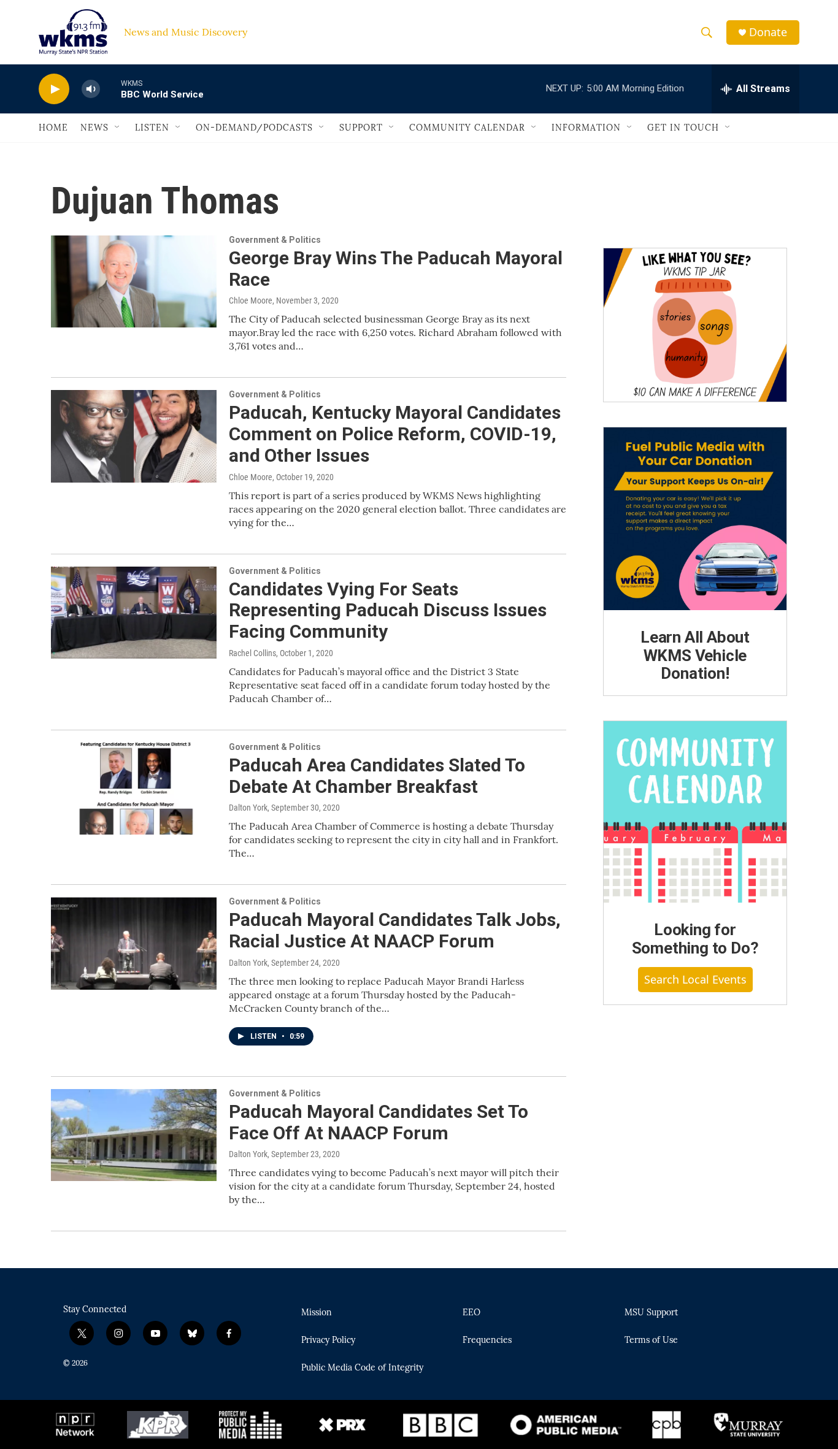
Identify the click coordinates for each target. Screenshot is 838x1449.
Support (361, 127)
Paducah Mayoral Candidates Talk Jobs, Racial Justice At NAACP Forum (395, 930)
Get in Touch (683, 127)
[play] (54, 89)
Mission (316, 1313)
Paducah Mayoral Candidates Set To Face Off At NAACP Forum (378, 1122)
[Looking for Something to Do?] (695, 812)
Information (586, 127)
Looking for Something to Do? (695, 938)
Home (53, 127)
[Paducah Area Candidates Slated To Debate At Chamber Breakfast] (134, 789)
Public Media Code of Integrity (362, 1368)
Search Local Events (695, 979)
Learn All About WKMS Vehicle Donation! (695, 655)
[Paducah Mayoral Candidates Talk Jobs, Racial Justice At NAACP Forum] (134, 943)
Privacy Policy (328, 1340)
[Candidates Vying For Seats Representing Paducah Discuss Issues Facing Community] (134, 613)
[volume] (90, 89)
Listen (152, 127)
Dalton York (248, 807)
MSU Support (651, 1313)
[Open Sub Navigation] (118, 127)
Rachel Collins (252, 653)
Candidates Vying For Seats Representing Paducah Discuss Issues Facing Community (388, 610)
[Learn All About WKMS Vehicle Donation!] (695, 518)
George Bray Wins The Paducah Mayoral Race (396, 268)
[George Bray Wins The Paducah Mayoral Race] (134, 281)
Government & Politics (275, 240)
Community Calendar (467, 127)
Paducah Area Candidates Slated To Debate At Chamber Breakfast (377, 775)
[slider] (110, 88)
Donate (768, 32)
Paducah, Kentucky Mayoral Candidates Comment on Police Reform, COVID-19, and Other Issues (395, 434)
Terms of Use (651, 1340)
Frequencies (487, 1340)
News (94, 127)
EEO (471, 1313)
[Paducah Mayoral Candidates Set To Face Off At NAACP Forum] (134, 1135)
